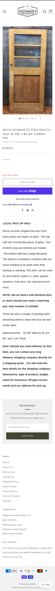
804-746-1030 (9, 520)
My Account (9, 472)
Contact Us (8, 476)
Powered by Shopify (28, 584)
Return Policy (10, 486)
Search (6, 462)
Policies (7, 501)
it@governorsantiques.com (17, 515)
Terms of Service (11, 496)
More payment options (27, 198)
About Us (7, 467)
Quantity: (7, 159)
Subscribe (27, 436)
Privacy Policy (10, 491)
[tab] (20, 118)
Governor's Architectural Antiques (20, 141)
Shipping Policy (11, 481)
